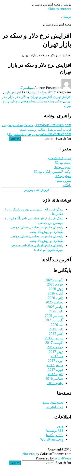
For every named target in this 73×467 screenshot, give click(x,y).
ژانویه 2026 (55, 297)
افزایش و (45, 96)
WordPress (62, 458)
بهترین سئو (64, 180)
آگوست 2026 (54, 280)
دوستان (66, 16)
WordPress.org (51, 439)
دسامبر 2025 (54, 302)
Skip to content (59, 9)
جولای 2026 (55, 284)
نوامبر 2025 (55, 306)
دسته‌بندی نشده (53, 402)
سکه (59, 101)
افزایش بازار (12, 92)
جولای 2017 (55, 347)
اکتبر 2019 (56, 329)
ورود (60, 426)
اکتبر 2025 (56, 311)
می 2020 (57, 324)
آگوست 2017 (54, 342)
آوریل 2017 (55, 360)
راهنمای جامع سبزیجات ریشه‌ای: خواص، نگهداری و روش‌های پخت (36, 229)
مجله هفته (29, 101)
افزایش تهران (62, 96)
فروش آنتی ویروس (36, 189)
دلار (23, 96)
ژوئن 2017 (56, 351)
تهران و (33, 96)
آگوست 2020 (54, 320)
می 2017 (57, 356)
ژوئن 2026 (56, 289)
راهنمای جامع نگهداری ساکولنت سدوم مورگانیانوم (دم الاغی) (37, 247)
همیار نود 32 (63, 176)
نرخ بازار (14, 101)
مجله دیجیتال (46, 101)
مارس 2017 (55, 365)
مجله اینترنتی (38, 92)
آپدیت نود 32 (63, 162)
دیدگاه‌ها (54, 435)
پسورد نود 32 (62, 167)
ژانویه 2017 (55, 374)
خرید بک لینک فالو (59, 158)
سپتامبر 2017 (54, 338)
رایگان (67, 185)
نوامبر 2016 (55, 383)
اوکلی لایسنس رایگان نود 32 (52, 171)
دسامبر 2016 (54, 378)
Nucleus (28, 454)
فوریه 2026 (55, 293)
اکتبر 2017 (56, 333)
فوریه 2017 (55, 369)
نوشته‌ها (54, 430)
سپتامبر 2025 (54, 315)
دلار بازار (14, 96)
